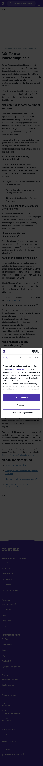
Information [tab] (18, 358)
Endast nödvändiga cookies (21, 413)
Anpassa (20, 405)
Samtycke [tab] (7, 358)
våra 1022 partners (16, 370)
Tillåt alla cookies (21, 397)
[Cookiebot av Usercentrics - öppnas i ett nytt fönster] (30, 351)
